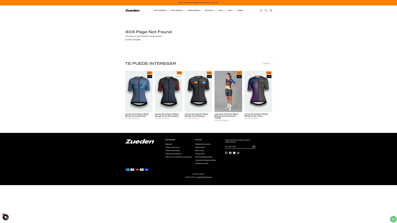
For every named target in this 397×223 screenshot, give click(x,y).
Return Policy (199, 150)
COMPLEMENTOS (194, 10)
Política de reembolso (172, 150)
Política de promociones (173, 154)
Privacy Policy (200, 154)
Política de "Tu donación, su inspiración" (178, 157)
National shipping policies (204, 157)
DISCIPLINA (209, 10)
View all (266, 63)
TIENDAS (240, 10)
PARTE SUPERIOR (160, 10)
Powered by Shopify (198, 174)
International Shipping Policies (205, 160)
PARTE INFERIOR (177, 10)
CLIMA (220, 10)
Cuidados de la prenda (202, 144)
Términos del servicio (172, 147)
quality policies (200, 147)
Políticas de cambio (201, 163)
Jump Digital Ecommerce (204, 177)
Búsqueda (168, 144)
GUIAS (230, 10)
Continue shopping (133, 40)
